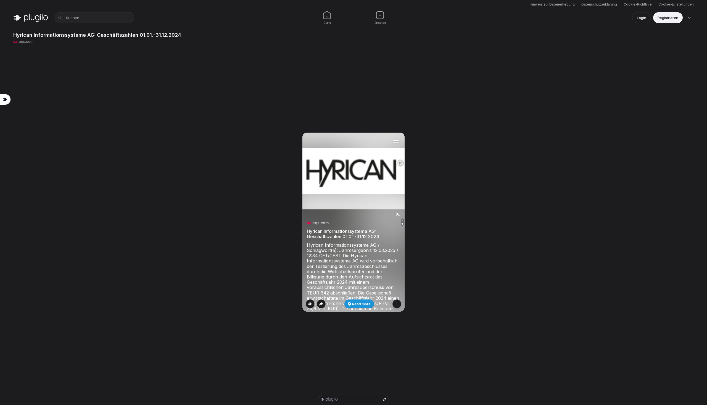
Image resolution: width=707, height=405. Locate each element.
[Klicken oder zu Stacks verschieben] (310, 303)
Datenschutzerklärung (599, 4)
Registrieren (668, 17)
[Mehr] (396, 303)
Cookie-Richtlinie (638, 4)
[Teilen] (321, 303)
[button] (353, 222)
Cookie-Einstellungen (676, 4)
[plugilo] (30, 17)
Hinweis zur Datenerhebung (552, 4)
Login (641, 17)
